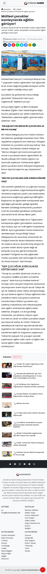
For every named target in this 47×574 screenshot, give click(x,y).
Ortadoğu (5, 545)
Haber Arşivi (30, 513)
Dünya (4, 543)
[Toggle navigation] (4, 3)
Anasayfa (7, 9)
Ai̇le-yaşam (17, 9)
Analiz (3, 548)
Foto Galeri (29, 518)
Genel (27, 551)
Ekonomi (5, 559)
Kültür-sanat (30, 543)
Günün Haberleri (32, 515)
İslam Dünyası (7, 538)
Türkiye (4, 540)
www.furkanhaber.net (31, 570)
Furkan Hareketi (8, 535)
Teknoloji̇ (28, 545)
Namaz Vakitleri (31, 510)
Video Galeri (30, 520)
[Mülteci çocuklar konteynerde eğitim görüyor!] (23, 63)
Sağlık (3, 556)
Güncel (28, 535)
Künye (27, 526)
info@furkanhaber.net (10, 513)
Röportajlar (6, 553)
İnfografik (29, 538)
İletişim (28, 528)
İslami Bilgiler (6, 551)
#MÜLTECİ (17, 357)
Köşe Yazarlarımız (32, 523)
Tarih (27, 548)
